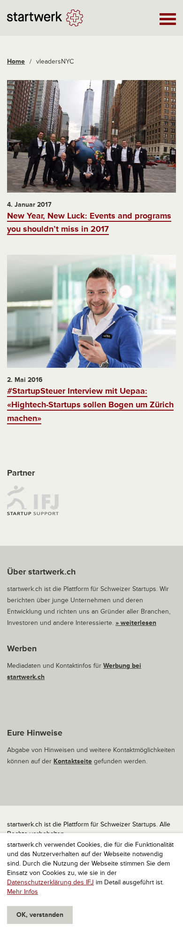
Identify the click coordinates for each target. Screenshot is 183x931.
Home (16, 61)
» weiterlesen (135, 623)
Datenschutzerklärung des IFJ (50, 882)
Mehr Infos (22, 892)
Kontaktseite (72, 761)
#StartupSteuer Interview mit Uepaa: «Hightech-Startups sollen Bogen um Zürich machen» (90, 404)
